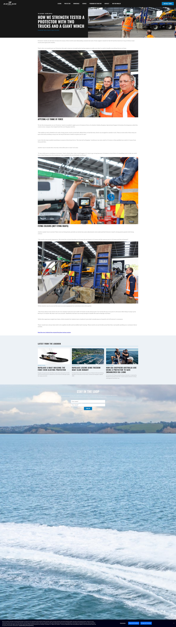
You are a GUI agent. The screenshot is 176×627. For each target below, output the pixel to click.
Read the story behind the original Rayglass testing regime (54, 332)
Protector (67, 3)
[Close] (173, 623)
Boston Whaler (116, 3)
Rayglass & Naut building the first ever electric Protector (52, 368)
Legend (59, 3)
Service (84, 3)
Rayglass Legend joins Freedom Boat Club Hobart (86, 368)
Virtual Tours (168, 3)
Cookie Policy (22, 625)
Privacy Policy (30, 625)
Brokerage (76, 3)
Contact (107, 3)
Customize (122, 623)
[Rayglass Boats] (9, 4)
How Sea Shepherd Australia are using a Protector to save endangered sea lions (121, 370)
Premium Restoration (95, 3)
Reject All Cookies (133, 623)
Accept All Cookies (146, 623)
